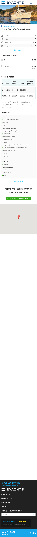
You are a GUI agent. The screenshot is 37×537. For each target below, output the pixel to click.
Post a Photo (12, 198)
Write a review (25, 198)
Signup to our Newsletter (11, 511)
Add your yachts (11, 483)
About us (6, 494)
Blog (4, 506)
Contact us (7, 498)
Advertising (7, 502)
